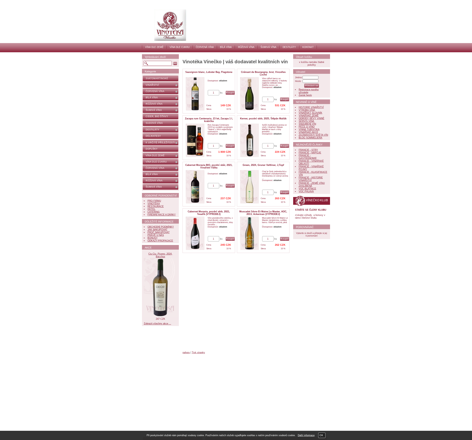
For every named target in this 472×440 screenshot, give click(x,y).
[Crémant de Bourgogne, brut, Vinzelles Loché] (249, 94)
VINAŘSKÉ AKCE (308, 132)
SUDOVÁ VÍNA (154, 123)
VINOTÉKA (154, 203)
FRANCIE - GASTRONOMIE (308, 157)
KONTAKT (308, 47)
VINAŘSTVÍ (152, 85)
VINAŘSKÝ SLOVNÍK (310, 112)
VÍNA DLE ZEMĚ (154, 47)
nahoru (186, 352)
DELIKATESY (153, 136)
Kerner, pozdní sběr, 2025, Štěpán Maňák (263, 118)
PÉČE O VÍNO (307, 126)
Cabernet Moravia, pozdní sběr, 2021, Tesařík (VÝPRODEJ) (209, 212)
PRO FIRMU (154, 200)
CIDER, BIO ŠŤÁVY (157, 116)
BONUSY (153, 238)
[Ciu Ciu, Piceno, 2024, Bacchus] (160, 316)
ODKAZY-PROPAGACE (160, 240)
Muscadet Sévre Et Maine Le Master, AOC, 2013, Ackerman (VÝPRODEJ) (263, 212)
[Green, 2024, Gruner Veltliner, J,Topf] (249, 186)
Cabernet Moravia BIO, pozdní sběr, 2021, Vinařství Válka (208, 166)
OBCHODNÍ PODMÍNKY (161, 226)
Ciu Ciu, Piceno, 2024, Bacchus (160, 255)
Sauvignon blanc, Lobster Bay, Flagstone (208, 72)
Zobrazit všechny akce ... (157, 323)
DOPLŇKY (152, 149)
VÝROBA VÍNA (307, 110)
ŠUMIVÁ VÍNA (268, 47)
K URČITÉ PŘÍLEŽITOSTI (160, 142)
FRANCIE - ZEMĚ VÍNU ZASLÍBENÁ (312, 184)
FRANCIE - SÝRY (308, 150)
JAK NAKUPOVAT (157, 229)
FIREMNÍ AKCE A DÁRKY (162, 214)
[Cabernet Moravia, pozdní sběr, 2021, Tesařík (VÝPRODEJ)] (195, 233)
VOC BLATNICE (307, 188)
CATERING (154, 211)
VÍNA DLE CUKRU (180, 47)
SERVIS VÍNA (306, 121)
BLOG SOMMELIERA (310, 137)
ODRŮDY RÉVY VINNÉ (311, 118)
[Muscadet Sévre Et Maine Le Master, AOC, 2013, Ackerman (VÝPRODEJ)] (249, 233)
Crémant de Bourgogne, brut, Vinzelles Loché (263, 73)
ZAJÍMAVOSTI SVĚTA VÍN (313, 135)
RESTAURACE (156, 206)
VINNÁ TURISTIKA (309, 129)
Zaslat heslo (305, 95)
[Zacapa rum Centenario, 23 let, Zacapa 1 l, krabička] (195, 140)
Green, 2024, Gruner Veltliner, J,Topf (263, 165)
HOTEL (151, 209)
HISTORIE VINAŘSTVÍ (311, 107)
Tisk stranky (198, 352)
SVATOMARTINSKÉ (157, 78)
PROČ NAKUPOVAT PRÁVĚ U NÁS (159, 234)
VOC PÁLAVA (306, 191)
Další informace (306, 435)
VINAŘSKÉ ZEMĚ (309, 115)
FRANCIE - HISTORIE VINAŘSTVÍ (311, 179)
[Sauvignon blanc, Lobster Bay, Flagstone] (195, 94)
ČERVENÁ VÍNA (205, 47)
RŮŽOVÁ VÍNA (246, 47)
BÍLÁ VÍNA (226, 47)
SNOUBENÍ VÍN (307, 123)
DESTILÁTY (289, 47)
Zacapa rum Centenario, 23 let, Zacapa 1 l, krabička (209, 119)
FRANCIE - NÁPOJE (310, 152)
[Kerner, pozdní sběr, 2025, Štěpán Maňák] (249, 140)
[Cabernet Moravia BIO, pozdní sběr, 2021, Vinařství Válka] (195, 186)
